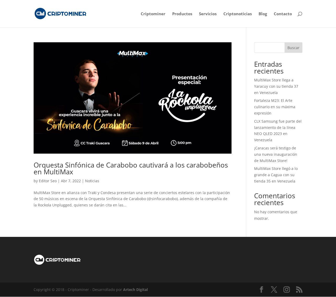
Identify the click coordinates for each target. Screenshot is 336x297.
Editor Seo (48, 180)
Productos (182, 14)
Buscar (293, 47)
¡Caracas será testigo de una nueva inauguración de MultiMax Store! (275, 154)
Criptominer (153, 14)
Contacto (283, 14)
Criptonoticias (237, 14)
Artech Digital (135, 289)
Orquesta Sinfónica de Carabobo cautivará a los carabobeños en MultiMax (131, 168)
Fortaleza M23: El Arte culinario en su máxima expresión (274, 107)
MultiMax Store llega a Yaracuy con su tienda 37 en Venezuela (276, 86)
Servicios (208, 14)
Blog (263, 14)
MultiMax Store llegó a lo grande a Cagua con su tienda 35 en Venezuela (276, 175)
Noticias (92, 180)
